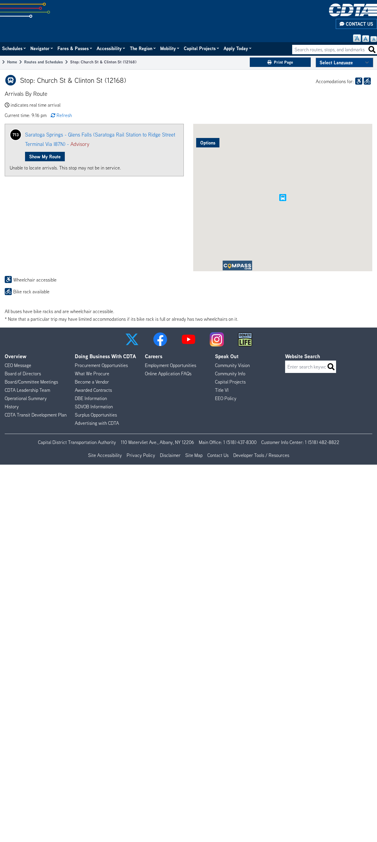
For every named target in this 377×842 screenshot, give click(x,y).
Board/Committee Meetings (31, 382)
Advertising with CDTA (97, 423)
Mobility (168, 48)
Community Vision (232, 365)
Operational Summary (26, 398)
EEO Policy (226, 398)
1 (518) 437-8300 (240, 442)
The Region (141, 48)
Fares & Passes (73, 48)
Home (12, 62)
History (12, 407)
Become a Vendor (92, 382)
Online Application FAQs (168, 373)
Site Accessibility (105, 455)
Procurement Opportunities (101, 365)
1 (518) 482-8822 (322, 442)
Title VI (222, 390)
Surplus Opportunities (96, 415)
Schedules (12, 48)
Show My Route (45, 156)
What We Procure (92, 373)
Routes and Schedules (43, 62)
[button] (132, 339)
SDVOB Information (94, 407)
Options (207, 142)
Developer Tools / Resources (261, 455)
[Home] (353, 10)
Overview (16, 356)
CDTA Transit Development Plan (36, 415)
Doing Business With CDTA (105, 356)
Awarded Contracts (93, 390)
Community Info (230, 373)
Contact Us (358, 24)
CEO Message (18, 365)
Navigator (40, 48)
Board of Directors (23, 373)
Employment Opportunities (170, 365)
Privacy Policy (141, 455)
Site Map (194, 455)
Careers (153, 356)
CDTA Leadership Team (27, 390)
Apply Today (236, 48)
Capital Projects (200, 48)
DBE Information (91, 398)
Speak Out (227, 356)
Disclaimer (170, 455)
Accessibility (109, 48)
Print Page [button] (283, 62)
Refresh (64, 115)
